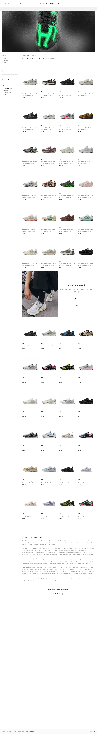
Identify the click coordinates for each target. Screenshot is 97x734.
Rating (5, 94)
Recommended (8, 88)
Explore (76, 305)
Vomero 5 (6, 79)
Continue (92, 731)
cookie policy (31, 731)
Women (6, 60)
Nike (5, 71)
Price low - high (7, 92)
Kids (5, 62)
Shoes (23, 55)
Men (5, 58)
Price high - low (7, 90)
